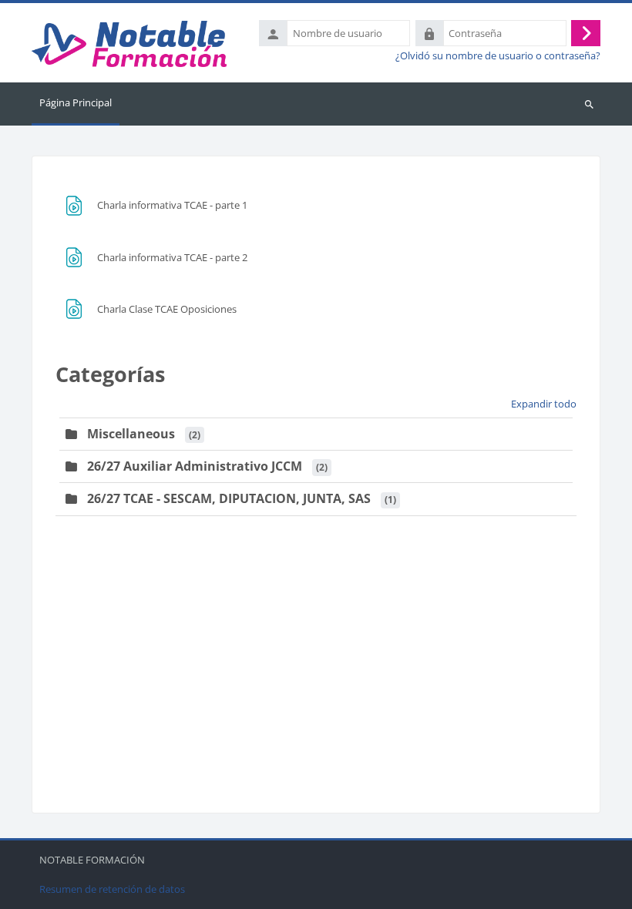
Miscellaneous (131, 433)
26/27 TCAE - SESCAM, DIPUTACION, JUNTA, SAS (229, 498)
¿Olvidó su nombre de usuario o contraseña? (497, 55)
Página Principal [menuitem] (75, 102)
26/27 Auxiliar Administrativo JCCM (194, 466)
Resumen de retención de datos (112, 889)
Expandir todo (544, 404)
